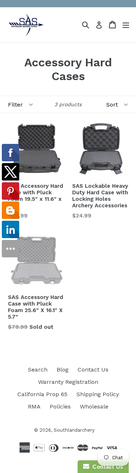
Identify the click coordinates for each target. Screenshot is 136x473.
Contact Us (93, 369)
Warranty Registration (68, 381)
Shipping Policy (98, 394)
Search (38, 369)
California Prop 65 (42, 394)
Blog (63, 369)
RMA (34, 406)
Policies (60, 406)
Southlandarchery (74, 430)
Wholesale (94, 406)
